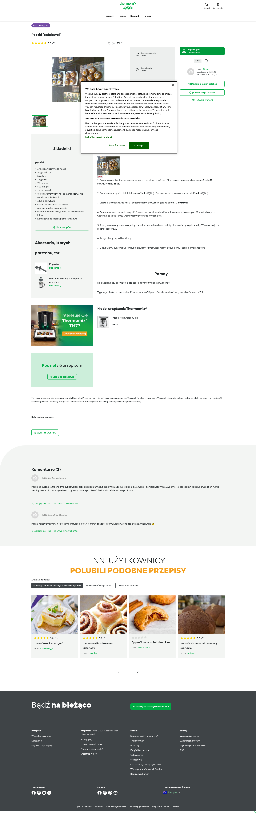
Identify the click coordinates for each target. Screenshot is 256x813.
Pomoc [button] (147, 16)
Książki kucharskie (140, 750)
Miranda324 (144, 647)
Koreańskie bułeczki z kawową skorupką (198, 646)
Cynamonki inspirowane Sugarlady (97, 646)
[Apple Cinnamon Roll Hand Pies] (152, 614)
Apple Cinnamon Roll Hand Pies (151, 642)
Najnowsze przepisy (41, 745)
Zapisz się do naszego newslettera (151, 706)
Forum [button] (122, 16)
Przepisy (36, 730)
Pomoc (175, 806)
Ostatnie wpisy (89, 753)
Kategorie (36, 740)
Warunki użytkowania (116, 806)
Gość (206, 69)
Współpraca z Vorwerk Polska (146, 769)
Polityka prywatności (139, 806)
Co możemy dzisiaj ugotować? (146, 764)
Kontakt (99, 806)
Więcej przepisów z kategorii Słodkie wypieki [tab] (57, 585)
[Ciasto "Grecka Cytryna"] (54, 614)
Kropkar (93, 653)
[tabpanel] (128, 635)
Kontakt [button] (134, 16)
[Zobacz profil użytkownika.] (190, 71)
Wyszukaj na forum (190, 740)
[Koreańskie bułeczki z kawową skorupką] (201, 614)
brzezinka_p (46, 648)
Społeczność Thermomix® (144, 736)
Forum (133, 730)
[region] (129, 117)
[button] (207, 6)
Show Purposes (116, 145)
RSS (182, 750)
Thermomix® (137, 740)
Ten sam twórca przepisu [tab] (99, 585)
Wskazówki (136, 759)
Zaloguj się (86, 739)
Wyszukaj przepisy (41, 736)
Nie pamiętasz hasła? (92, 749)
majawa (191, 653)
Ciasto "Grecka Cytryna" (48, 643)
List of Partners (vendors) (98, 137)
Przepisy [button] (109, 16)
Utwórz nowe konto (91, 744)
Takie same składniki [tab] (128, 585)
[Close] (173, 85)
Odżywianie (136, 755)
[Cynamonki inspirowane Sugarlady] (103, 614)
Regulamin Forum (139, 774)
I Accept (139, 145)
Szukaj (183, 730)
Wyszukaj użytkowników (192, 745)
